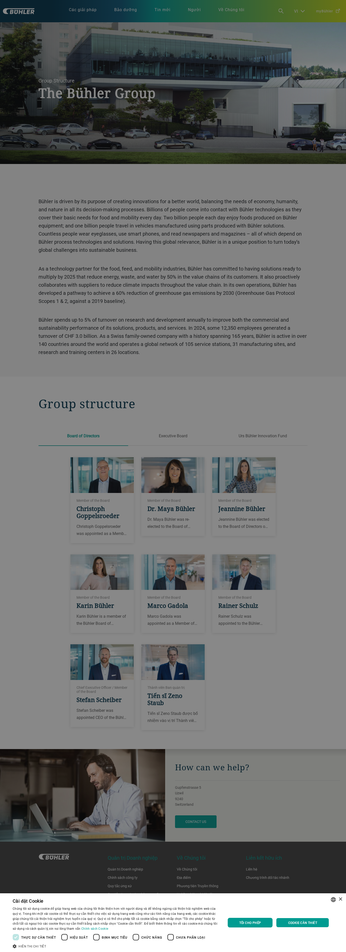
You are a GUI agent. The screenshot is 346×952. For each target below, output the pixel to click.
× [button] (340, 899)
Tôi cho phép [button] (250, 923)
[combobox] (333, 899)
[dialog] (173, 922)
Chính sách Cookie (94, 928)
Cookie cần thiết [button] (302, 923)
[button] (116, 945)
